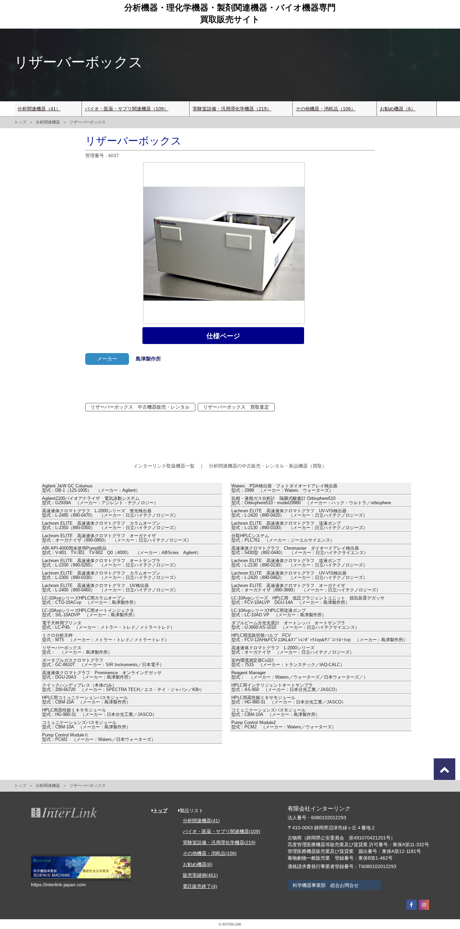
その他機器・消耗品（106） (326, 108)
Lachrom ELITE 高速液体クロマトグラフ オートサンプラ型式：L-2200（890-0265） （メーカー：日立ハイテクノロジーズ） (110, 563)
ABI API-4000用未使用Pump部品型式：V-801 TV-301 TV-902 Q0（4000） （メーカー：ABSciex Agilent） (121, 550)
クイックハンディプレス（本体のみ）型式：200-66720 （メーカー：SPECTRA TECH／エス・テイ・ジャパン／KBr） (123, 687)
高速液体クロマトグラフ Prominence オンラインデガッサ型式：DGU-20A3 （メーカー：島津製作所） (102, 675)
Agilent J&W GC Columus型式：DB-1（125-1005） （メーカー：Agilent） (91, 488)
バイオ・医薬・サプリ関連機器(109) (221, 831)
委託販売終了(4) (200, 886)
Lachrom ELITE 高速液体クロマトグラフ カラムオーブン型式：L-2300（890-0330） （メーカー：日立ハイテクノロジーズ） (110, 575)
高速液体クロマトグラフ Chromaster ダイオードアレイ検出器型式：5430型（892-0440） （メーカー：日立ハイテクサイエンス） (299, 550)
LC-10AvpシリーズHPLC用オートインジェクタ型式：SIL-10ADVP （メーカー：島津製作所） (89, 613)
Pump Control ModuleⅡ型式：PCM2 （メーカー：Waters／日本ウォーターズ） (99, 737)
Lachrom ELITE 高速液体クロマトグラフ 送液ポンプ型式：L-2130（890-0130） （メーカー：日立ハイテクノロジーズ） (299, 563)
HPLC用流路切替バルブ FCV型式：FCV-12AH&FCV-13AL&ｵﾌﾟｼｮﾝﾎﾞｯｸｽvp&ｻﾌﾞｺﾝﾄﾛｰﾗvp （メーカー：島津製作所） (319, 638)
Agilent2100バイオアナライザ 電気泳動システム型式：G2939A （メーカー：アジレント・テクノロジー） (100, 501)
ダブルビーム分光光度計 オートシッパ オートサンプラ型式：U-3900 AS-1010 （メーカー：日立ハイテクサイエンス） (295, 625)
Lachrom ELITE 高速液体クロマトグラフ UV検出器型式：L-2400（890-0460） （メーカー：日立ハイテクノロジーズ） (110, 588)
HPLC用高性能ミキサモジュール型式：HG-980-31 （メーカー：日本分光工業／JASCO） (288, 700)
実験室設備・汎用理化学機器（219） (232, 108)
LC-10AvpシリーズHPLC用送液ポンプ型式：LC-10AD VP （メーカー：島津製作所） (278, 613)
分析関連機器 (48, 122)
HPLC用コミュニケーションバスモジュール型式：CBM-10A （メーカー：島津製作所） (86, 700)
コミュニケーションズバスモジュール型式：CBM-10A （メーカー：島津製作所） (275, 712)
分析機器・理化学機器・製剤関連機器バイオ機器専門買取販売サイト (230, 13)
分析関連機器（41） (39, 108)
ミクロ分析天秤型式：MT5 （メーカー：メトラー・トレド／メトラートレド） (105, 638)
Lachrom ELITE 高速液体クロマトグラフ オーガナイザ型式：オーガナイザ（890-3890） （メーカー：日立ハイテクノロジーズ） (306, 588)
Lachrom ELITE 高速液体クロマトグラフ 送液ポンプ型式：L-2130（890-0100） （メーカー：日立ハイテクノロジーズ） (299, 525)
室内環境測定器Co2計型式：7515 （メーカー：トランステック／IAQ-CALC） (287, 662)
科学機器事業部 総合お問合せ (326, 885)
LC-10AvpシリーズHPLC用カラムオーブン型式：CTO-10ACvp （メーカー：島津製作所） (90, 600)
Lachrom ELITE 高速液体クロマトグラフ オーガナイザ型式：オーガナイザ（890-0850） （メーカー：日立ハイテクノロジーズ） (116, 538)
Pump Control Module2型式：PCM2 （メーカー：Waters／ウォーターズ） (283, 725)
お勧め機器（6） (398, 108)
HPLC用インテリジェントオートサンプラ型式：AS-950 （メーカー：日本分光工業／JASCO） (285, 687)
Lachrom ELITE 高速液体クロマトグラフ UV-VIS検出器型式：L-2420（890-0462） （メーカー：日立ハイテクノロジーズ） (299, 575)
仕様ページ (223, 336)
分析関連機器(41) (201, 820)
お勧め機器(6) (197, 864)
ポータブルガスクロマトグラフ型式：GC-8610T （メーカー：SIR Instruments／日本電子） (103, 662)
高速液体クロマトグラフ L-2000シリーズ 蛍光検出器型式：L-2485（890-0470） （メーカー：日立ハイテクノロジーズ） (110, 513)
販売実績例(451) (200, 875)
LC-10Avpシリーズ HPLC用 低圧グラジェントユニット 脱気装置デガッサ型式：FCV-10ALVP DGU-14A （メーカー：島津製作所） (308, 600)
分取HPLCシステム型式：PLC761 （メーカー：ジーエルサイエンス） (282, 538)
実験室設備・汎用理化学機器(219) (219, 842)
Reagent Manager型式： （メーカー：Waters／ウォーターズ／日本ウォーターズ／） (299, 675)
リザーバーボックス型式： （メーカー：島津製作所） (77, 650)
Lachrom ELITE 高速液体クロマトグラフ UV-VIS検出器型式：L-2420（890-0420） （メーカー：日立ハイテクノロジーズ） (299, 513)
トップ (20, 122)
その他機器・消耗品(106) (210, 853)
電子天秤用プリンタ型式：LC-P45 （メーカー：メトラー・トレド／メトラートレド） (108, 625)
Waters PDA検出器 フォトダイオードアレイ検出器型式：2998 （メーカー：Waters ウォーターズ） (284, 488)
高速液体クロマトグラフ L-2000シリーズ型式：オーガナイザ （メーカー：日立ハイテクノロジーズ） (292, 650)
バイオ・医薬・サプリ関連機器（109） (126, 108)
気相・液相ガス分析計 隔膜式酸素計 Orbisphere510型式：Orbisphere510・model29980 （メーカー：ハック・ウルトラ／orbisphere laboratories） (311, 501)
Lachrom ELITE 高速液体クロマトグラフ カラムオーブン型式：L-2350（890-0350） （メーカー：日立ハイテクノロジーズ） (110, 525)
